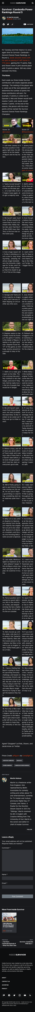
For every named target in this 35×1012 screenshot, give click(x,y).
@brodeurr (6, 132)
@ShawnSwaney (28, 132)
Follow (29, 829)
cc (32, 756)
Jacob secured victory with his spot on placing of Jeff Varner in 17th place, (16, 60)
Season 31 (19, 760)
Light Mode (30, 24)
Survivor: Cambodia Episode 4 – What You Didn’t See (9, 943)
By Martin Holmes (13, 17)
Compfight (26, 756)
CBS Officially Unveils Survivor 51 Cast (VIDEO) (8, 925)
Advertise (5, 985)
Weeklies (10, 19)
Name (4, 874)
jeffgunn (16, 756)
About (4, 977)
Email (4, 883)
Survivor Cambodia (8, 760)
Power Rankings (7, 765)
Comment (6, 848)
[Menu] (4, 3)
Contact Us (6, 981)
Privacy (4, 988)
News (4, 930)
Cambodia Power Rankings (22, 765)
